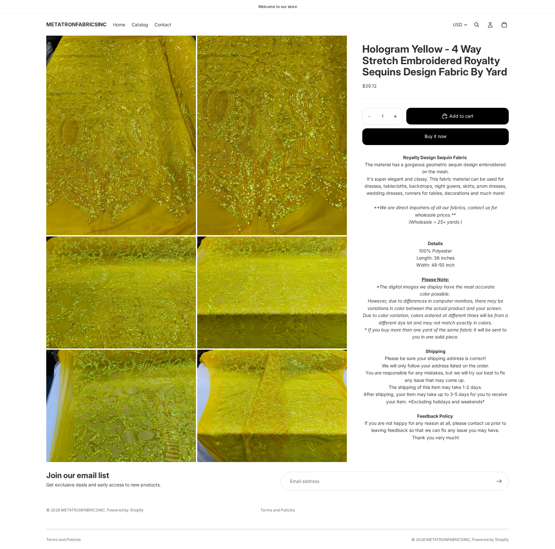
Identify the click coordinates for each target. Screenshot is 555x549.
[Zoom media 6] (272, 406)
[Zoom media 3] (121, 292)
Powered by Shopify (125, 510)
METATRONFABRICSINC (83, 510)
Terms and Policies (277, 510)
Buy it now (435, 136)
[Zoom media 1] (121, 135)
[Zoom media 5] (121, 406)
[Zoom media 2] (272, 135)
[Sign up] (499, 481)
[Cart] (504, 25)
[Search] (477, 25)
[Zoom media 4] (272, 292)
